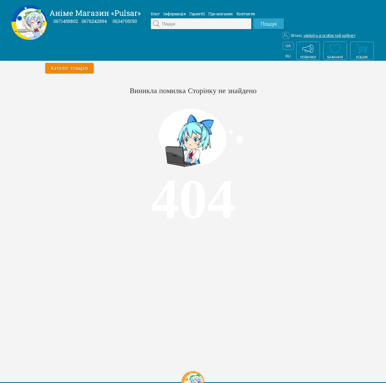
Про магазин (220, 13)
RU (287, 56)
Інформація (174, 13)
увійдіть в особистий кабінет (329, 35)
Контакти (246, 13)
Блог (155, 13)
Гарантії (197, 13)
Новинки (308, 57)
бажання (335, 57)
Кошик (362, 57)
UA (287, 45)
